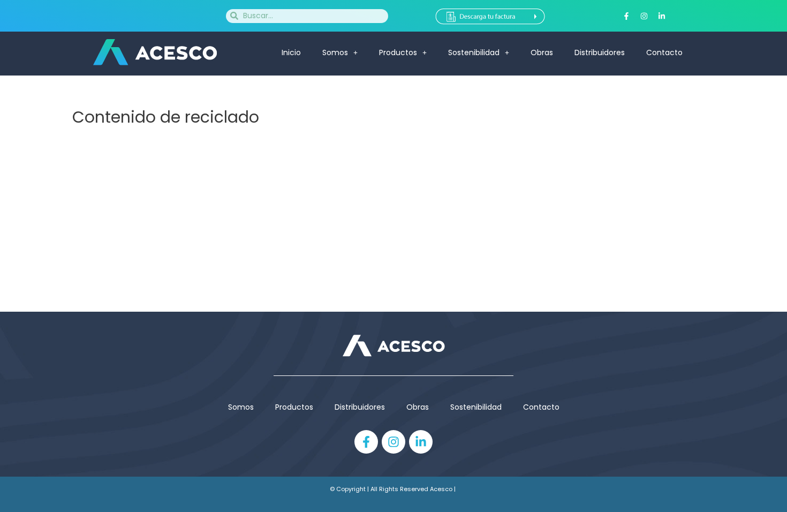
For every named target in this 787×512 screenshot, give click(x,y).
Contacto (664, 52)
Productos (294, 407)
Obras (542, 52)
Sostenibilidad (474, 52)
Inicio (291, 52)
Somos (335, 52)
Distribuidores (599, 52)
